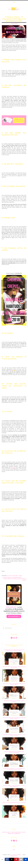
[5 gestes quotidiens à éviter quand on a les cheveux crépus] (14, 749)
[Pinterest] (16, 859)
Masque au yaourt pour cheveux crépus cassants (14, 701)
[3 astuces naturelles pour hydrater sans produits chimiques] (14, 766)
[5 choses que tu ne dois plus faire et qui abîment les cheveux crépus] (14, 664)
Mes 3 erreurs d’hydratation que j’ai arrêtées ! (14, 803)
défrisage (13, 467)
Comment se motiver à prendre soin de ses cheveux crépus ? (14, 718)
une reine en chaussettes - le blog (14, 575)
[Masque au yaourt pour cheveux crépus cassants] (14, 715)
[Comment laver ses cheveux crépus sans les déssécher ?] (14, 681)
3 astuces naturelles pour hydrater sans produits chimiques (14, 752)
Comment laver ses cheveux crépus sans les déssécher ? (14, 667)
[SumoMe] (25, 859)
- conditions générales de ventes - (18, 832)
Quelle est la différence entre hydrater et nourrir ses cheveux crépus (14, 769)
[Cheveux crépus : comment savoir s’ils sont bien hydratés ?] (14, 800)
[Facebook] (7, 859)
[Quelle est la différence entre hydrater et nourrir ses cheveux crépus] (14, 783)
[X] (11, 859)
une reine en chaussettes (14, 9)
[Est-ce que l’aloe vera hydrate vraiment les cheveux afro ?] (14, 698)
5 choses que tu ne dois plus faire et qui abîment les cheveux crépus (14, 650)
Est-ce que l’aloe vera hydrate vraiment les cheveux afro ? (14, 684)
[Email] (21, 859)
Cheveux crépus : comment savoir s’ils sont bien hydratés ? (14, 786)
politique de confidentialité (14, 833)
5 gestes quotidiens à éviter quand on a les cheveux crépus (14, 735)
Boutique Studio (13, 855)
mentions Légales (6, 832)
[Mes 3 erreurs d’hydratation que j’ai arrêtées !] (14, 817)
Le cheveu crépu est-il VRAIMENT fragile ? (12, 577)
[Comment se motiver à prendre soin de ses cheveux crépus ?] (14, 732)
